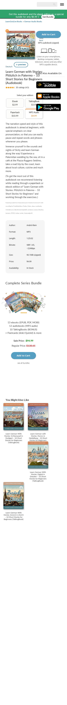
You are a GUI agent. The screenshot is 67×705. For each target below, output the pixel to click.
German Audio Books (33, 21)
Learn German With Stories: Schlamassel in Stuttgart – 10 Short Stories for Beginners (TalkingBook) (13, 438)
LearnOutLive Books (13, 21)
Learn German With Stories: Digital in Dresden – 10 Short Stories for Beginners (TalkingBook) (37, 476)
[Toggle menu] (62, 4)
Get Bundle (48, 17)
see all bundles (23, 363)
